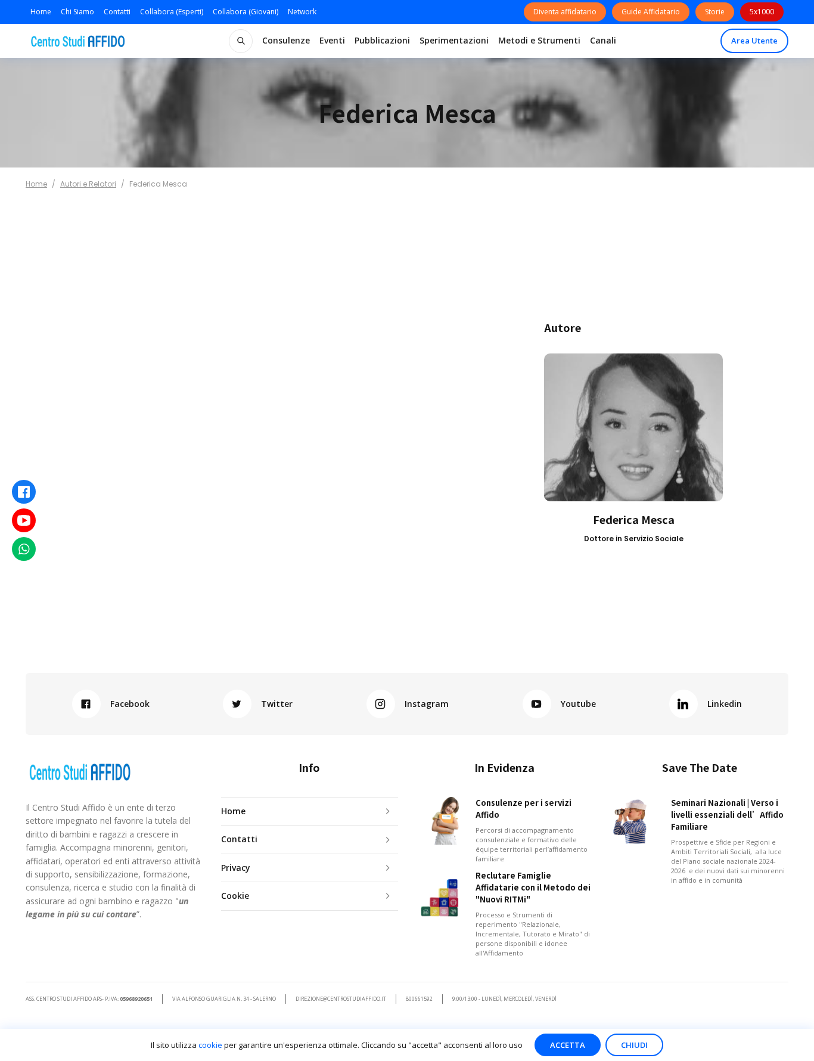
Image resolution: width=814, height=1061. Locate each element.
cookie (210, 1045)
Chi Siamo (77, 12)
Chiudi (634, 1045)
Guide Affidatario (651, 12)
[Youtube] (24, 520)
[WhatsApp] (24, 549)
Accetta (567, 1045)
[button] (286, 40)
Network (302, 12)
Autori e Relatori (88, 184)
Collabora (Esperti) (171, 12)
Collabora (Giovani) (245, 12)
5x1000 (762, 12)
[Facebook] (24, 492)
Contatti (117, 12)
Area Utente (754, 40)
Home (40, 12)
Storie (715, 12)
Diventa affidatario (564, 12)
